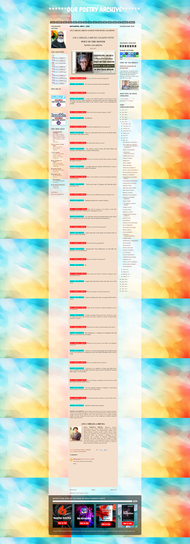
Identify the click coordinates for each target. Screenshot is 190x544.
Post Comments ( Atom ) (82, 493)
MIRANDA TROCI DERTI (129, 188)
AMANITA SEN (127, 259)
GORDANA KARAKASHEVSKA (129, 235)
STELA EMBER (127, 163)
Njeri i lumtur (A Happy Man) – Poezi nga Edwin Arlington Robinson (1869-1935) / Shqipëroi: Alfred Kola (59, 137)
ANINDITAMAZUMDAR (129, 257)
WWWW (132, 22)
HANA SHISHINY (127, 232)
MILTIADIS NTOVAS (128, 190)
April (124, 269)
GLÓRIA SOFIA (127, 238)
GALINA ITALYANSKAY (56, 67)
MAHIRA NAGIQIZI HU (56, 58)
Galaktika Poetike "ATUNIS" (57, 132)
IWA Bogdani (56, 152)
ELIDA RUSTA (127, 245)
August (125, 133)
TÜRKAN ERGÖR (127, 158)
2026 (123, 110)
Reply (74, 463)
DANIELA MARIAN (128, 250)
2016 (70, 22)
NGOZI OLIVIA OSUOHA (129, 183)
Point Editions (56, 179)
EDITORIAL (54, 192)
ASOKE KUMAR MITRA (56, 81)
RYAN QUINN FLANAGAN (130, 172)
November (125, 126)
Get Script (55, 85)
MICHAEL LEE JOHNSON (130, 195)
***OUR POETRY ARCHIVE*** (60, 63)
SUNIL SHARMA (55, 83)
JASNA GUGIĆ (127, 218)
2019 (85, 22)
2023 (104, 22)
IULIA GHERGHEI (128, 225)
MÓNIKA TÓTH (127, 185)
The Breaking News (57, 175)
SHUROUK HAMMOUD (129, 168)
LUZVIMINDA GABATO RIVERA (129, 204)
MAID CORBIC (127, 201)
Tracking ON (64, 85)
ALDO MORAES (127, 266)
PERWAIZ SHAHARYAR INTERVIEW (128, 67)
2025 (114, 22)
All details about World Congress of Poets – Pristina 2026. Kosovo (58, 155)
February (125, 274)
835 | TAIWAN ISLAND (58, 181)
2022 (100, 22)
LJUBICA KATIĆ (127, 207)
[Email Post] (97, 449)
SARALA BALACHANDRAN (130, 170)
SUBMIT (59, 22)
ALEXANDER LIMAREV (129, 264)
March (124, 272)
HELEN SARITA (127, 230)
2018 (80, 22)
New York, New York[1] (58, 170)
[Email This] (99, 450)
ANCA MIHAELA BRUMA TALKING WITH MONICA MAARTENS (130, 146)
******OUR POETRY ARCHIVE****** (94, 9)
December (125, 124)
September (125, 131)
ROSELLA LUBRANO (128, 175)
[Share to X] (103, 450)
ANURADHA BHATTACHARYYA (129, 152)
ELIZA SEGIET (127, 243)
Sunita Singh (56, 186)
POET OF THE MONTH (80, 451)
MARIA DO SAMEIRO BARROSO (128, 198)
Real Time (59, 85)
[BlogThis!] (101, 450)
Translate (131, 101)
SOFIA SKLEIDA (127, 165)
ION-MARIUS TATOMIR (129, 227)
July (124, 135)
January (125, 276)
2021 (95, 22)
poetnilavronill (56, 174)
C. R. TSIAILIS (126, 252)
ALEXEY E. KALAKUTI (56, 61)
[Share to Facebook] (105, 450)
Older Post (113, 490)
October (125, 128)
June (124, 138)
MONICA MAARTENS (129, 150)
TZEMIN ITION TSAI (128, 156)
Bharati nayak (77, 459)
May (124, 140)
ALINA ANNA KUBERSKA (130, 262)
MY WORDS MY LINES (57, 161)
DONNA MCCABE (128, 248)
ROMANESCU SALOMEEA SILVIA (130, 177)
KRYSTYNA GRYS (128, 212)
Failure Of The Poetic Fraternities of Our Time (58, 164)
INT (119, 22)
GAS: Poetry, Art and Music (58, 144)
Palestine (125, 22)
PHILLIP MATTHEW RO (56, 78)
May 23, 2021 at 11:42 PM (87, 459)
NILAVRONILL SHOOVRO (130, 142)
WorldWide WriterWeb (59, 185)
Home (53, 22)
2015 (65, 22)
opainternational (57, 169)
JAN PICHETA (126, 220)
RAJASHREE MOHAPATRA (130, 181)
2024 (109, 22)
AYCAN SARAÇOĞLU (129, 255)
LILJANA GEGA (127, 209)
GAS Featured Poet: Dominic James (57, 147)
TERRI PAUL (126, 160)
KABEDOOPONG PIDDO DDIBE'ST (129, 214)
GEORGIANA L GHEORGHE (130, 240)
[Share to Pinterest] (106, 450)
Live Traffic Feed (59, 55)
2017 (75, 22)
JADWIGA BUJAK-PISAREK (130, 223)
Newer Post (73, 490)
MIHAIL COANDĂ (128, 192)
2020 (90, 22)
